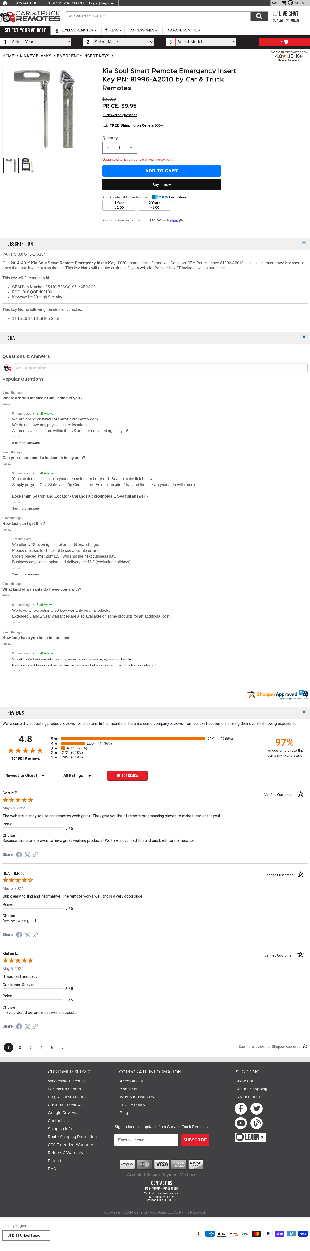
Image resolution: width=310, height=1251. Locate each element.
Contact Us (58, 1121)
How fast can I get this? (23, 524)
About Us (128, 1089)
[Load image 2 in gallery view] (28, 165)
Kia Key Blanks (36, 56)
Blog (124, 1113)
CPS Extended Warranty (70, 1144)
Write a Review (127, 775)
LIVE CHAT (289, 14)
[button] (14, 437)
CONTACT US (26, 3)
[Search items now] (259, 16)
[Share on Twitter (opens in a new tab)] (27, 854)
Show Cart (245, 1081)
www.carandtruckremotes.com (70, 419)
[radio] (155, 738)
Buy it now (161, 185)
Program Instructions (67, 1097)
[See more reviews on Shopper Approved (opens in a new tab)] (35, 855)
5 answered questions (120, 115)
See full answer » (132, 496)
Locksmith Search (64, 1089)
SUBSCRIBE (195, 1140)
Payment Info (248, 1097)
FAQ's (53, 1168)
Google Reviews (63, 1113)
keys (113, 30)
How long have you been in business (36, 638)
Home (8, 56)
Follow (6, 404)
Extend (54, 1160)
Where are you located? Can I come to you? (42, 398)
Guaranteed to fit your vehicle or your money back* (138, 159)
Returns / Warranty (65, 1152)
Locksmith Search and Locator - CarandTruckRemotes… (64, 496)
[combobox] (158, 16)
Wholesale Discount (66, 1081)
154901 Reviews (29, 758)
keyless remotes (77, 30)
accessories (142, 30)
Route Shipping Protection (72, 1136)
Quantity (110, 138)
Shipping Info (60, 1128)
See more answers (26, 443)
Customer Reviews (65, 1105)
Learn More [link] (177, 197)
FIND (284, 42)
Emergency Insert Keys (83, 56)
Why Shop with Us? (138, 1097)
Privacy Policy (132, 1105)
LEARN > (254, 1137)
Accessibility (131, 1081)
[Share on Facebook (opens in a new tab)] (19, 855)
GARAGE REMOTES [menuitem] (184, 30)
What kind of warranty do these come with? (41, 589)
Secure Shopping (251, 1089)
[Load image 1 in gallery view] (11, 165)
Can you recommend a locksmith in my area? (43, 458)
